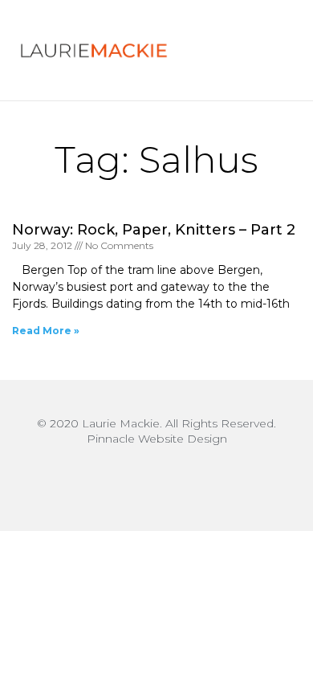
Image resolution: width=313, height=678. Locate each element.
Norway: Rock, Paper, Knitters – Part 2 (153, 230)
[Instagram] (156, 479)
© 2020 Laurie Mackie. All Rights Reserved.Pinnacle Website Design (156, 431)
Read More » (45, 331)
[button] (258, 51)
